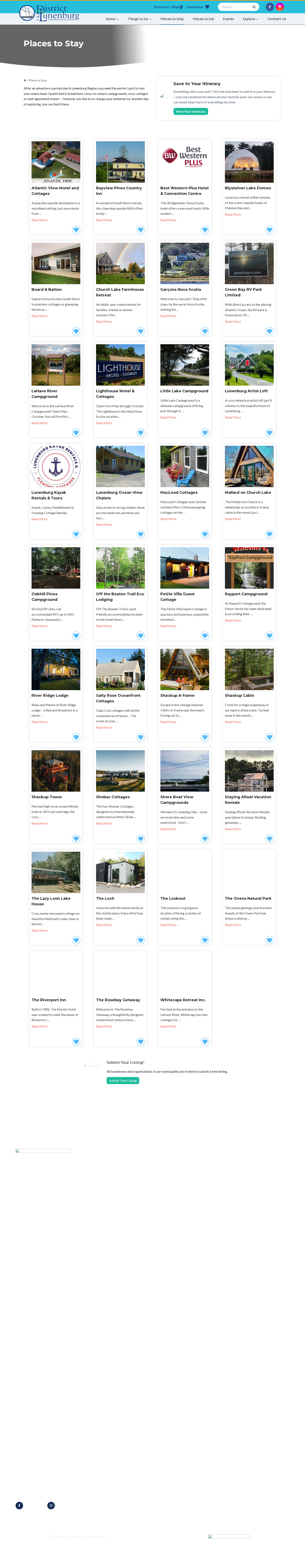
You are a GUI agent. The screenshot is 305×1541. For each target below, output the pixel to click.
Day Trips (114, 1201)
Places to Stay (172, 19)
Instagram (64, 1506)
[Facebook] (270, 7)
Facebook (32, 1506)
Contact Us (276, 19)
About (111, 1174)
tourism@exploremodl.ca (39, 1492)
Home (111, 1162)
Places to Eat (203, 19)
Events (228, 19)
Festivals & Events (120, 1196)
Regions (113, 1207)
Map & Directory (119, 1168)
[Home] (25, 80)
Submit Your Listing (123, 1080)
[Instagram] (280, 7)
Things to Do (116, 1179)
